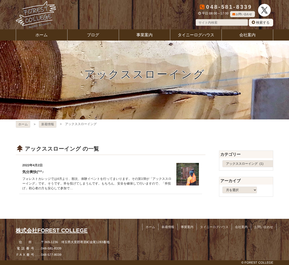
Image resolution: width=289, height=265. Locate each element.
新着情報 (47, 124)
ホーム (23, 124)
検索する (263, 22)
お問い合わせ (244, 14)
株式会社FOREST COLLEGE (52, 230)
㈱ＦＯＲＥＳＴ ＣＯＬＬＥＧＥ (36, 14)
